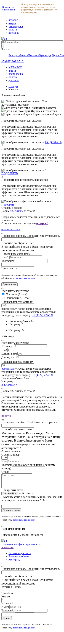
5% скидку (16, 210)
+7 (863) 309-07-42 (12, 61)
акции (12, 23)
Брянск (24, 55)
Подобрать (7, 204)
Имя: (5, 257)
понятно (6, 415)
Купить (6, 618)
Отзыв (5, 471)
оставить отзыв (10, 229)
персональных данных (24, 278)
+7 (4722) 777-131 (42, 315)
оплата (13, 29)
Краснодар (45, 55)
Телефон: (8, 260)
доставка (14, 32)
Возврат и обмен (19, 556)
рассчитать (8, 308)
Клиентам (7, 547)
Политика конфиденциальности (20, 544)
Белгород (14, 55)
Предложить (9, 284)
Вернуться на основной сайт (8, 8)
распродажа (16, 26)
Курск (56, 55)
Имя (4, 461)
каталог (13, 19)
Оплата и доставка (20, 553)
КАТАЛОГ (15, 67)
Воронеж (33, 55)
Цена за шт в (9, 268)
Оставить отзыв (11, 510)
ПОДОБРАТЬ (53, 142)
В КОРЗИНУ (9, 384)
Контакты (14, 559)
